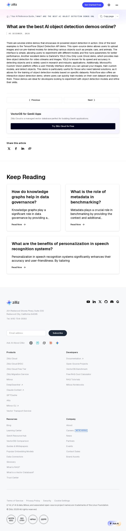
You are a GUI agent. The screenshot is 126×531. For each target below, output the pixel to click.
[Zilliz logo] (12, 5)
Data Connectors (15, 456)
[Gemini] (57, 343)
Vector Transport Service (19, 410)
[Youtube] (88, 301)
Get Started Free (93, 5)
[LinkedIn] (94, 301)
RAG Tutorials (73, 379)
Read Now (17, 224)
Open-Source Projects (77, 363)
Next (90, 100)
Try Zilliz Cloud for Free (63, 126)
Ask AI (116, 523)
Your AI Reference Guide (22, 16)
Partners (70, 441)
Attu (8, 400)
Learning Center (14, 430)
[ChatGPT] (31, 343)
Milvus (10, 379)
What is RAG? (13, 467)
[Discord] (112, 301)
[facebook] (15, 149)
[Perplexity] (37, 343)
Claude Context (14, 390)
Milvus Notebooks (75, 384)
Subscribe (58, 333)
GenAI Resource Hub (16, 435)
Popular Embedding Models (20, 451)
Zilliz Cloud (12, 358)
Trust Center (13, 477)
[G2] (117, 301)
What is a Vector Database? (20, 472)
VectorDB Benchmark (77, 369)
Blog (9, 425)
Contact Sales (73, 451)
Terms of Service (15, 500)
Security (47, 500)
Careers (70, 430)
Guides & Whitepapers (17, 446)
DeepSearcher (14, 384)
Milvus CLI (11, 405)
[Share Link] (29, 149)
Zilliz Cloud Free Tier (16, 369)
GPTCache (12, 395)
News (69, 435)
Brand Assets (73, 456)
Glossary (11, 462)
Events (69, 446)
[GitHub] (106, 301)
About (69, 425)
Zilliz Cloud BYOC (15, 363)
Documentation (73, 358)
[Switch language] (109, 5)
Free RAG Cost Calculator (78, 374)
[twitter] (9, 149)
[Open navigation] (116, 5)
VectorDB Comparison (18, 441)
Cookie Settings (62, 500)
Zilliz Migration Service (18, 374)
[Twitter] (100, 301)
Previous (36, 100)
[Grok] (44, 343)
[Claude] (50, 343)
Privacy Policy (33, 500)
